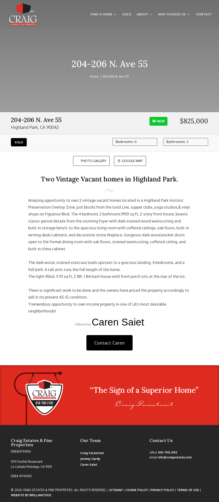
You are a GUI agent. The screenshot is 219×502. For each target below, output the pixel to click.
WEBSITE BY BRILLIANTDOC (31, 495)
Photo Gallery (91, 161)
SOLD (126, 14)
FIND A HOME (101, 14)
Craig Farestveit (92, 453)
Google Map (130, 161)
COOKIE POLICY (136, 490)
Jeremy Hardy (90, 459)
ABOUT (142, 14)
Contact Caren (109, 343)
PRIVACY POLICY (162, 490)
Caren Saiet (88, 464)
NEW (161, 121)
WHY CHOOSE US (172, 14)
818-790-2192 (167, 452)
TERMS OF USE (188, 490)
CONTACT (204, 14)
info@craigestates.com (175, 457)
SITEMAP (116, 490)
